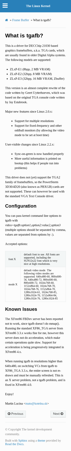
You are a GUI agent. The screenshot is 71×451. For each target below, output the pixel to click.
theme (41, 440)
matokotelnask (36, 403)
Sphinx (22, 440)
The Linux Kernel (38, 6)
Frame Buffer (20, 20)
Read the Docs (14, 444)
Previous (16, 413)
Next (57, 413)
